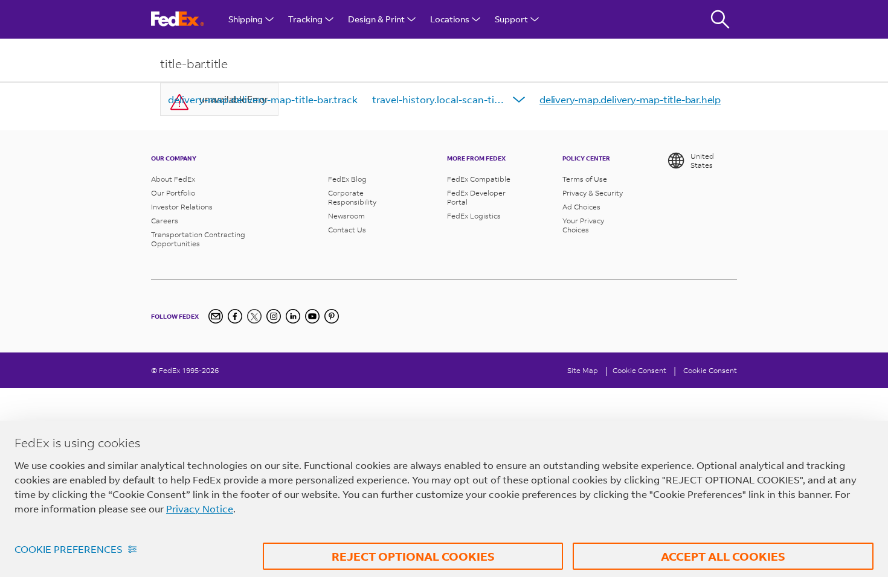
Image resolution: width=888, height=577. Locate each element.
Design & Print (376, 19)
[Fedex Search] (720, 19)
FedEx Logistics (474, 215)
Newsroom (346, 215)
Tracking (305, 19)
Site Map (582, 370)
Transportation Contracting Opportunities (198, 239)
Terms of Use (584, 178)
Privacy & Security (592, 192)
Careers (164, 220)
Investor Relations (182, 206)
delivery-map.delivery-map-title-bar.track (263, 99)
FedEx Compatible (478, 178)
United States (702, 160)
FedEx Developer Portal (476, 197)
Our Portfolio (173, 192)
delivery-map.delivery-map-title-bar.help (630, 99)
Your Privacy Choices (583, 225)
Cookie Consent (710, 370)
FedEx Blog (347, 178)
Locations (449, 19)
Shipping (245, 19)
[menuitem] (263, 99)
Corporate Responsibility (352, 197)
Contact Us (347, 229)
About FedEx (173, 178)
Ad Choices (581, 206)
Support (511, 19)
